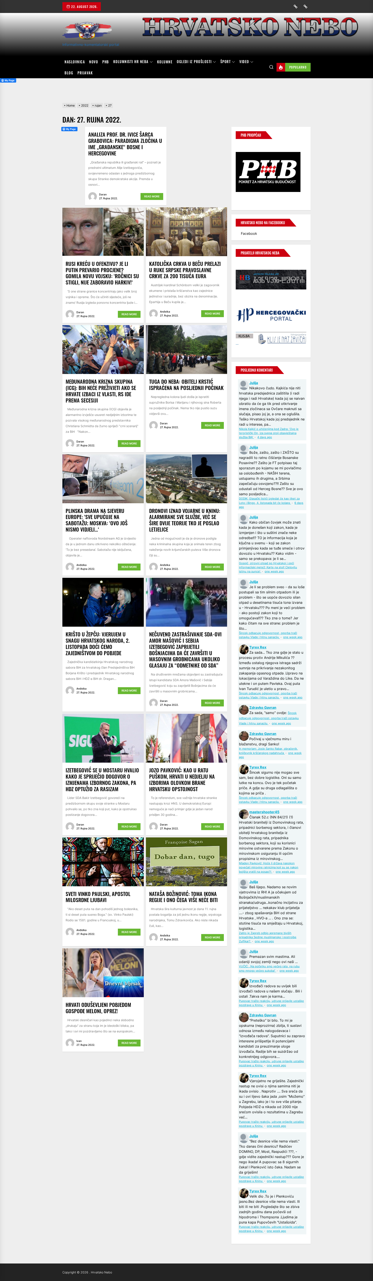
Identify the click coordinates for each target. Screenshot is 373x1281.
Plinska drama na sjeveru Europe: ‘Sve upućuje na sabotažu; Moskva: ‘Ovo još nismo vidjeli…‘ (97, 520)
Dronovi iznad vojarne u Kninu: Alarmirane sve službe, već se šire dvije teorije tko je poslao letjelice (184, 520)
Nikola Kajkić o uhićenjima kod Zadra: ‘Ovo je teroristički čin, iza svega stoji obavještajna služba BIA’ (269, 433)
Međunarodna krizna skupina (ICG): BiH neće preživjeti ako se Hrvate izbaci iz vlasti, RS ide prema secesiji (101, 390)
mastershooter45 (264, 812)
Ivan (79, 1041)
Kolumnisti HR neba (131, 61)
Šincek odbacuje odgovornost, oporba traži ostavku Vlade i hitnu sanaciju (269, 718)
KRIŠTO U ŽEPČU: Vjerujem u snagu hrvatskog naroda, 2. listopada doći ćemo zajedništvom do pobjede (98, 643)
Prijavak (85, 73)
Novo (93, 62)
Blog (69, 73)
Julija (253, 383)
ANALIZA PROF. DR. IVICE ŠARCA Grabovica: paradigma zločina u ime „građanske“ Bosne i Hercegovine (125, 143)
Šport (225, 61)
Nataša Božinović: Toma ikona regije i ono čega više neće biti (183, 897)
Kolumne (165, 62)
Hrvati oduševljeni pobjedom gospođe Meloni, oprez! (98, 1008)
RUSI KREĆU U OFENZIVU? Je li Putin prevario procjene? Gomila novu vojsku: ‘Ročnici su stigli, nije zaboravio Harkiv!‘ (102, 273)
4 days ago (264, 437)
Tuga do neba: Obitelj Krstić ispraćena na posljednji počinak (186, 384)
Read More (152, 196)
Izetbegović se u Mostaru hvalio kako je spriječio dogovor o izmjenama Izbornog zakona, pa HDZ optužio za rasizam (102, 779)
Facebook (249, 233)
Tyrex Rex (257, 647)
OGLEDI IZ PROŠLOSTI (194, 61)
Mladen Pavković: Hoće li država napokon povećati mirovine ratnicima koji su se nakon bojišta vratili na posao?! (268, 867)
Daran (103, 194)
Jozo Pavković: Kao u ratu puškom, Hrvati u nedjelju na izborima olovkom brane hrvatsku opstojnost (182, 779)
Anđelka (165, 311)
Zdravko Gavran (262, 707)
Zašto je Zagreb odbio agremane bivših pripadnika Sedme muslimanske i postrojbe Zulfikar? (267, 937)
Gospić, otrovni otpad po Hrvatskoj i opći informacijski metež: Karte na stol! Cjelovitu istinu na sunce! (268, 567)
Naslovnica (75, 62)
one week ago (274, 571)
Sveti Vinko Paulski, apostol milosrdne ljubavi (98, 897)
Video (244, 61)
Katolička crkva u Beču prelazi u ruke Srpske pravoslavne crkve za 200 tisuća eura (185, 270)
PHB (105, 62)
